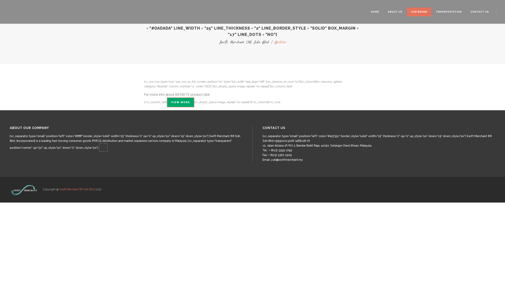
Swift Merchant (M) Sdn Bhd (244, 42)
